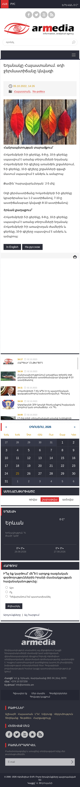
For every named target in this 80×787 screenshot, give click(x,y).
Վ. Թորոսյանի (44, 783)
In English (12, 246)
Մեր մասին (38, 693)
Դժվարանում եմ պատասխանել (30, 596)
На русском (32, 246)
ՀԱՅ (4, 4)
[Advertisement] (40, 302)
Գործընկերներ (58, 693)
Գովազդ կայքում (40, 696)
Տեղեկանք (11, 718)
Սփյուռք (46, 714)
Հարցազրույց (42, 718)
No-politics (39, 91)
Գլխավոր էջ (20, 693)
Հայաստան (22, 91)
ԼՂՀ (37, 714)
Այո (11, 587)
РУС (12, 4)
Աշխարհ (10, 714)
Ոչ (10, 592)
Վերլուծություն (63, 714)
